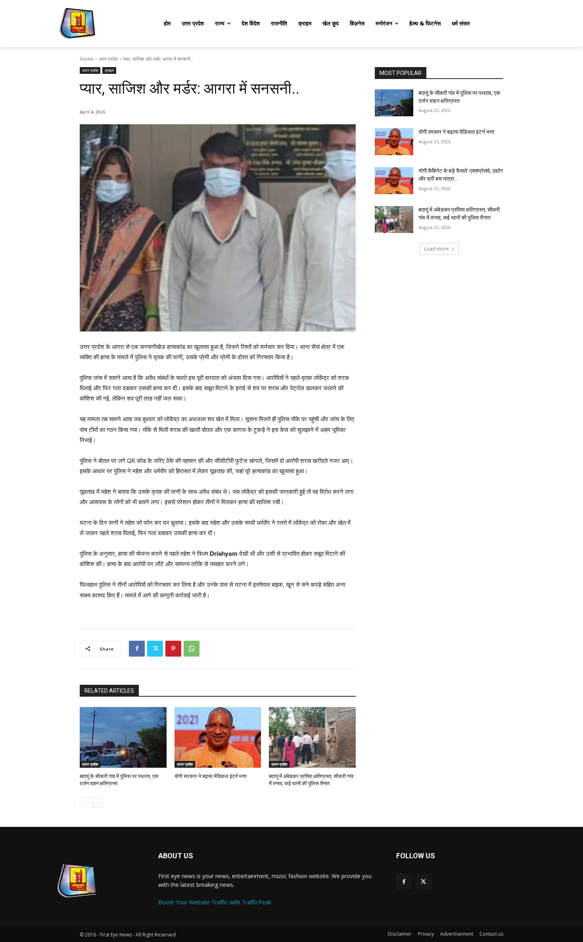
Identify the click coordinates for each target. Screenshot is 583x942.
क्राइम (109, 70)
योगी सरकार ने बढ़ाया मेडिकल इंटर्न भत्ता (211, 776)
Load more (436, 248)
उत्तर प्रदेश (108, 59)
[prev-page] (85, 803)
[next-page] (97, 803)
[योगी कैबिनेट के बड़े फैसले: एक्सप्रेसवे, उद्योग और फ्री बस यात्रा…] (394, 180)
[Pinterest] (173, 649)
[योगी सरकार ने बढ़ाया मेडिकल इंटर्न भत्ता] (218, 737)
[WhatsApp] (191, 649)
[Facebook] (137, 649)
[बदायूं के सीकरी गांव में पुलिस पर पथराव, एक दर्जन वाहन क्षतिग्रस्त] (123, 737)
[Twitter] (155, 649)
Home (87, 59)
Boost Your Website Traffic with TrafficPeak (214, 902)
